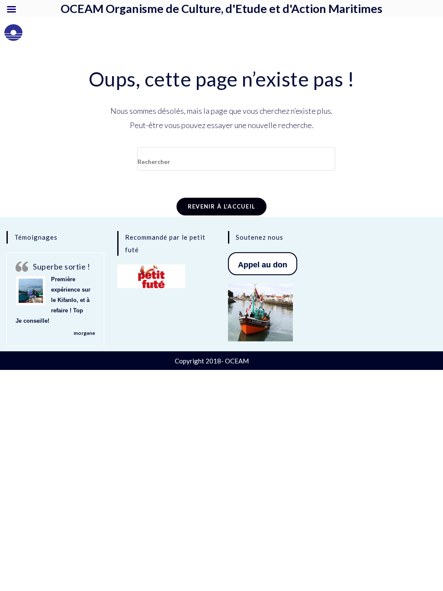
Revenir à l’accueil (222, 206)
